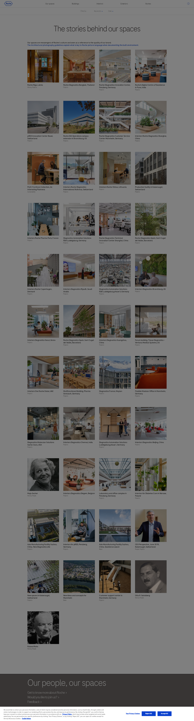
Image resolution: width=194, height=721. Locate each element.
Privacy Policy (67, 714)
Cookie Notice (26, 719)
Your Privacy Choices (133, 714)
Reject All (148, 714)
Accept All (164, 714)
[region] (97, 714)
